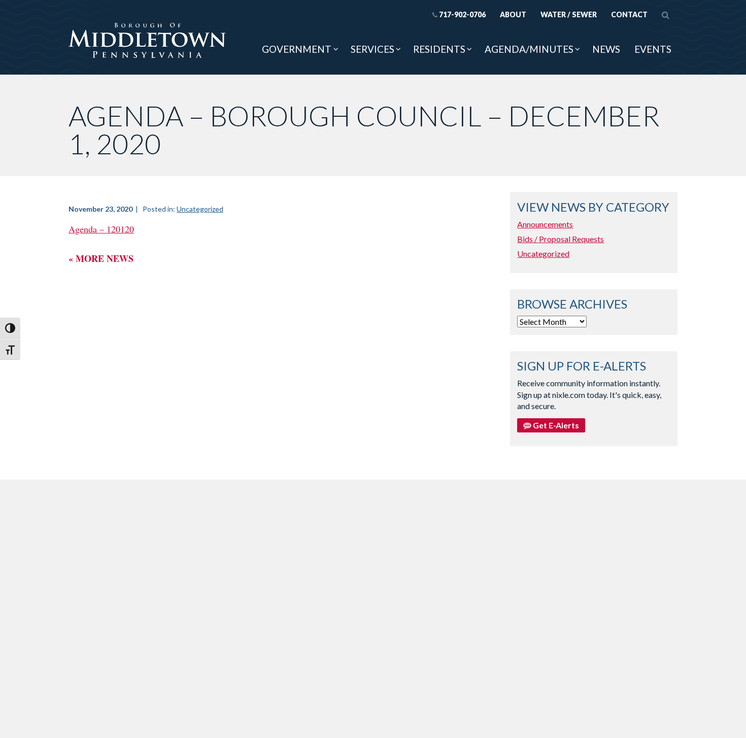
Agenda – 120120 (101, 229)
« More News (101, 258)
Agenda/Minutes (529, 49)
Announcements (545, 224)
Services (372, 49)
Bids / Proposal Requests (560, 239)
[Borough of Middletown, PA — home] (147, 41)
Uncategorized (200, 209)
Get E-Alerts (555, 425)
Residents (439, 49)
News (606, 49)
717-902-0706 (462, 14)
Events (652, 49)
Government (296, 49)
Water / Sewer (568, 14)
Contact (629, 14)
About (513, 14)
